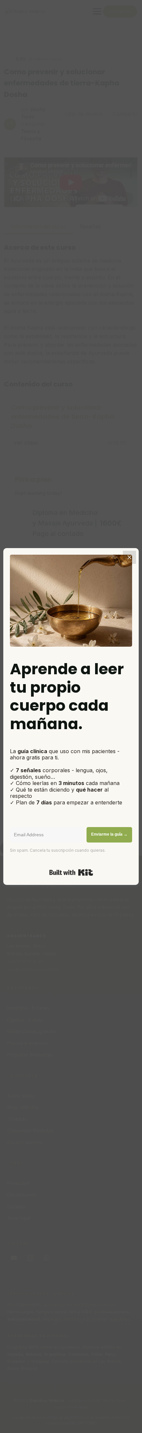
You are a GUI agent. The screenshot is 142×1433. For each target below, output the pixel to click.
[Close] (129, 557)
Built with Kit (71, 872)
